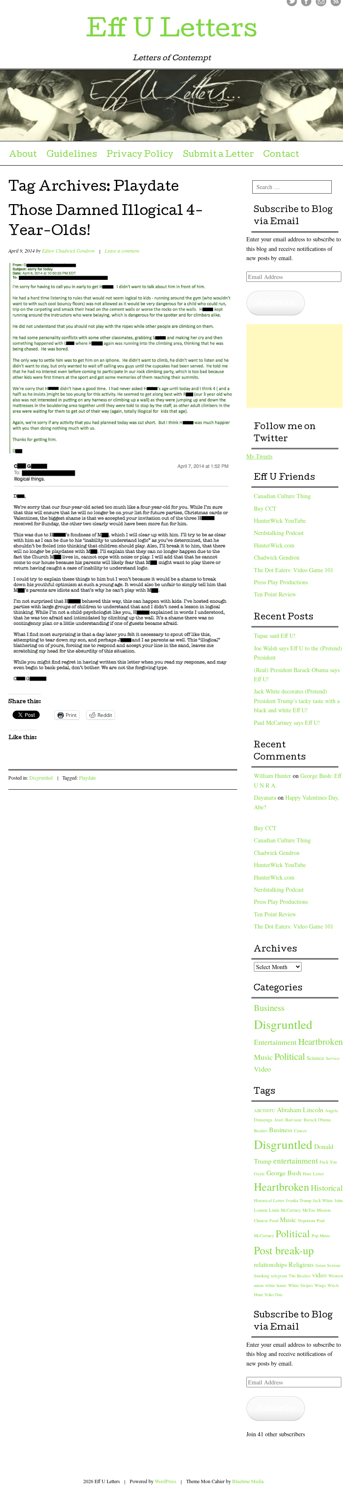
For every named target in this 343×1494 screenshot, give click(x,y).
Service (333, 1058)
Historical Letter (269, 1200)
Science (315, 1058)
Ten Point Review (275, 594)
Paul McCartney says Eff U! (287, 723)
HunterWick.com (274, 545)
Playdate (87, 777)
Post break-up (284, 1250)
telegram (279, 1276)
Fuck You (328, 1162)
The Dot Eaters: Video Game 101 (293, 570)
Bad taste (293, 1120)
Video (262, 1069)
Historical (327, 1187)
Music (263, 1057)
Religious (301, 1264)
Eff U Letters (171, 30)
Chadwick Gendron (276, 557)
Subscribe (275, 303)
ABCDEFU (264, 1110)
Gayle (259, 1174)
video (319, 1274)
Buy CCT (265, 508)
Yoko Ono (273, 1294)
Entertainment (275, 1042)
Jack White (323, 1200)
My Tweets (259, 456)
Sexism (333, 1265)
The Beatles (299, 1276)
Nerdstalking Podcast (279, 533)
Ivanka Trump (298, 1200)
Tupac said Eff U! (275, 636)
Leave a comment (122, 250)
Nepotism (306, 1220)
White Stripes (300, 1285)
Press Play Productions (281, 582)
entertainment (295, 1160)
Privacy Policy (139, 155)
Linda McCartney (285, 1210)
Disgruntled (41, 777)
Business (269, 1007)
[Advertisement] (294, 366)
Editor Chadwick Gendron (68, 250)
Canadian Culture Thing (282, 496)
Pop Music (321, 1235)
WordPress (166, 1481)
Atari (279, 1120)
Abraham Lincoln (300, 1109)
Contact (281, 155)
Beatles (260, 1130)
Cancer (300, 1130)
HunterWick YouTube (280, 520)
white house (276, 1285)
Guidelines (71, 155)
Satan (320, 1265)
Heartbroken (320, 1041)
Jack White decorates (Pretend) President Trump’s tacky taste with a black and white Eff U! (297, 700)
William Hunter (272, 776)
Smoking (261, 1276)
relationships (270, 1264)
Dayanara (265, 797)
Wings (320, 1285)
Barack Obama (317, 1120)
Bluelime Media (248, 1481)
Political (289, 1056)
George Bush (283, 1172)
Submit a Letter (218, 155)
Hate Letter (313, 1174)
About (23, 155)
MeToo (308, 1210)
